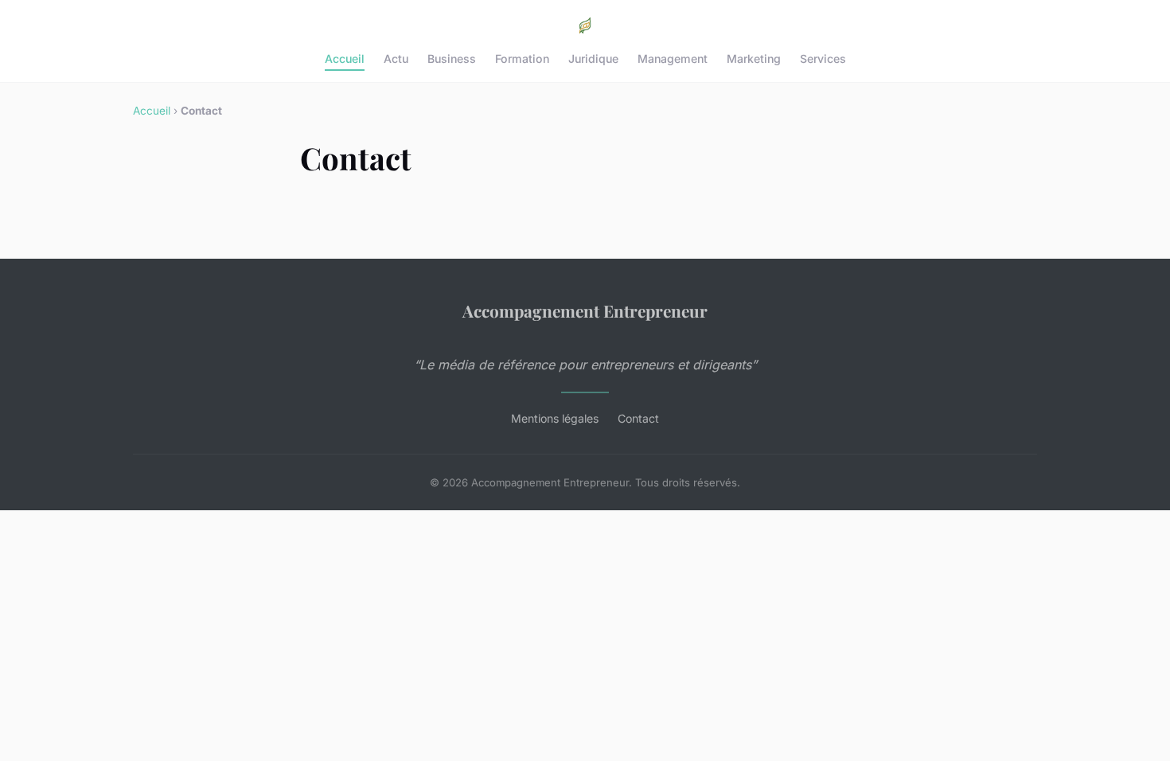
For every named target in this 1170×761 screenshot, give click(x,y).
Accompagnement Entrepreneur (585, 310)
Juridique (593, 58)
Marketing (754, 58)
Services (823, 58)
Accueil (345, 58)
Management (673, 58)
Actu (396, 58)
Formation (522, 58)
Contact (638, 418)
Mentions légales (555, 418)
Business (451, 58)
